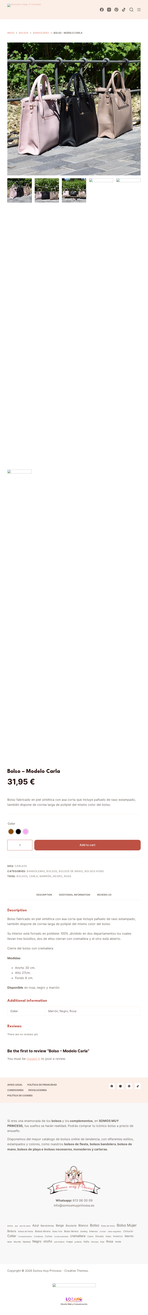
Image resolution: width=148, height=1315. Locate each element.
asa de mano (25, 1226)
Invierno (118, 1236)
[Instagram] (109, 10)
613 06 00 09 (82, 1200)
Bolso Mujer (127, 1225)
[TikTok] (124, 10)
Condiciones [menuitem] (15, 1090)
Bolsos (51, 871)
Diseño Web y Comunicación (74, 1304)
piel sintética (59, 1242)
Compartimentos (25, 1236)
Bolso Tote (57, 1231)
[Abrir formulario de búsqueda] (131, 10)
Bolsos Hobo (94, 871)
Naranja (26, 1241)
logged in (33, 1059)
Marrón (45, 876)
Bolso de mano (108, 1226)
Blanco (83, 1225)
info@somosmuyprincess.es (74, 1205)
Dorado (99, 1236)
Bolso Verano (71, 1231)
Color (11, 823)
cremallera (77, 1236)
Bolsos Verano (42, 1231)
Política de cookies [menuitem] (20, 1095)
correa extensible (61, 1236)
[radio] (11, 831)
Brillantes (93, 1231)
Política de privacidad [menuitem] (42, 1084)
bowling (83, 1231)
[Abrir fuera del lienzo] (139, 9)
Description (44, 894)
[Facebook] (102, 10)
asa (16, 1226)
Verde (118, 1241)
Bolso (94, 1225)
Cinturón (128, 1231)
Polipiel (69, 1242)
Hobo (108, 1236)
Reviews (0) (104, 894)
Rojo (102, 1242)
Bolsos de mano (71, 871)
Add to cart (87, 845)
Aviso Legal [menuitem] (15, 1084)
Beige (60, 1225)
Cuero (90, 1236)
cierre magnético (114, 1231)
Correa (48, 1236)
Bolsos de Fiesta (25, 1231)
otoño (47, 1241)
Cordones (38, 1236)
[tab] (44, 895)
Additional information (74, 894)
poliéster (78, 1242)
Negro (57, 876)
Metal (9, 1242)
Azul (35, 1225)
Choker (103, 1231)
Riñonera (94, 1242)
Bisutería (71, 1225)
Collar (11, 1236)
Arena (10, 1226)
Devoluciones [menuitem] (37, 1090)
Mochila (17, 1242)
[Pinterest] (116, 10)
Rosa (67, 876)
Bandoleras (36, 871)
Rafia (86, 1241)
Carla (33, 876)
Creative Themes (76, 1270)
